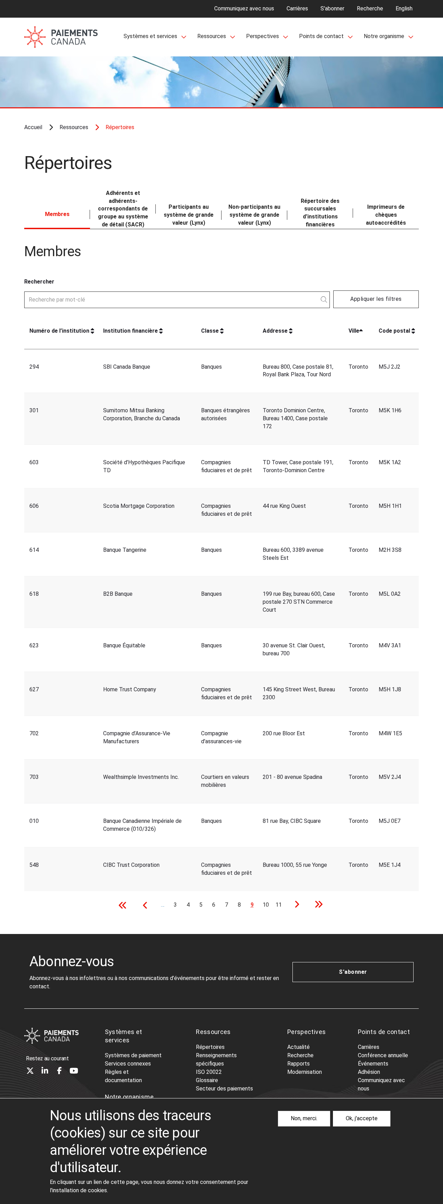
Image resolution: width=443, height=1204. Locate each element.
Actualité (298, 1047)
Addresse (275, 330)
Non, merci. (304, 1118)
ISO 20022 (209, 1072)
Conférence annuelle (383, 1055)
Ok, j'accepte (362, 1118)
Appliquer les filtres (375, 299)
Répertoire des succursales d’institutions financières (320, 213)
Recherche (370, 8)
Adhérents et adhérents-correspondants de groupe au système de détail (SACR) (123, 209)
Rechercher (39, 281)
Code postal (394, 330)
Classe (210, 330)
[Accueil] (51, 1036)
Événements (373, 1063)
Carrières (297, 8)
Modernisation (304, 1072)
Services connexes (128, 1063)
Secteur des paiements (224, 1088)
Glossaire (207, 1080)
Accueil (33, 127)
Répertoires (210, 1047)
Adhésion (369, 1072)
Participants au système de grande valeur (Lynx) (189, 215)
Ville (354, 330)
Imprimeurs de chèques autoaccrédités (386, 215)
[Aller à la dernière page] (316, 905)
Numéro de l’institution (59, 330)
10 (267, 904)
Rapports (298, 1063)
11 (279, 904)
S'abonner (332, 8)
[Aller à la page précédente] (146, 905)
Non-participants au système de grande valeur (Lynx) (254, 215)
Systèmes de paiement (133, 1055)
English (404, 8)
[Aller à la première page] (124, 905)
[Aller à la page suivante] (295, 905)
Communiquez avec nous (244, 8)
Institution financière (130, 330)
